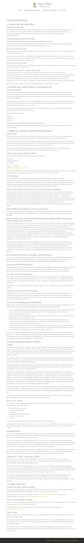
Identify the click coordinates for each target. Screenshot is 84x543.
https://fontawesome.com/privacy (15, 509)
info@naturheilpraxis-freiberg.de (19, 168)
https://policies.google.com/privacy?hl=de (36, 496)
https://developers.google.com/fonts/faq (49, 494)
